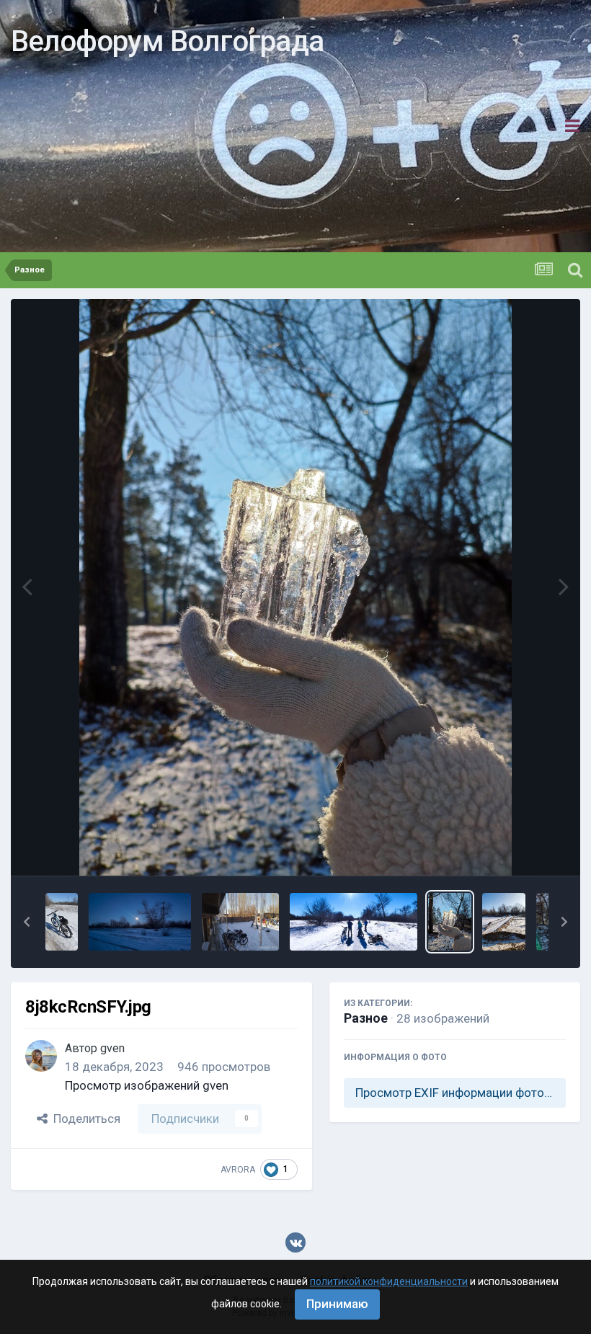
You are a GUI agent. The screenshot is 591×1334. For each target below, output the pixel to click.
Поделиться (84, 1118)
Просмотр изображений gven (146, 1085)
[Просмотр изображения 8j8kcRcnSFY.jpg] (449, 922)
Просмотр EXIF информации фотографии (460, 1092)
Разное (366, 1018)
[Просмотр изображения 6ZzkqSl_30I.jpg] (503, 922)
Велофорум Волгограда (167, 41)
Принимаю (337, 1304)
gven (112, 1048)
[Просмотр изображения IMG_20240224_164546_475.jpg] (240, 922)
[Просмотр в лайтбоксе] (295, 587)
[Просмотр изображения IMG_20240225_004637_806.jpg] (61, 922)
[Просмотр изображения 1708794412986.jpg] (140, 922)
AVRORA (238, 1170)
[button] (27, 922)
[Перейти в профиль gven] (41, 1056)
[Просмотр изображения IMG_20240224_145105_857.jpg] (354, 922)
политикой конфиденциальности (389, 1281)
